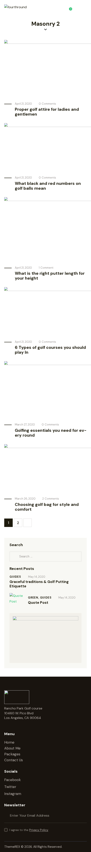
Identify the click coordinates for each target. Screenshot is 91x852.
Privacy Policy (38, 830)
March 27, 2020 (25, 424)
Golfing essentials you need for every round (51, 433)
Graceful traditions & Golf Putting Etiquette (39, 584)
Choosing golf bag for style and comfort (47, 507)
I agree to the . (29, 830)
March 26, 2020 (25, 498)
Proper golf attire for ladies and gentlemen (47, 112)
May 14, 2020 (36, 577)
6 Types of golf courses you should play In (50, 350)
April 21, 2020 (23, 103)
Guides (15, 577)
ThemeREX (12, 847)
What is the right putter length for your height (50, 276)
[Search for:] (45, 556)
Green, (34, 597)
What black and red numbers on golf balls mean (48, 186)
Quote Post (38, 602)
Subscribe (83, 815)
